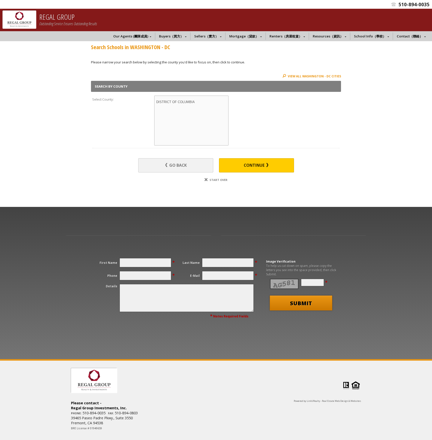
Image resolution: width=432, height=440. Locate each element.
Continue (255, 165)
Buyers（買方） (171, 36)
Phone (112, 276)
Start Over (218, 180)
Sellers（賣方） (206, 36)
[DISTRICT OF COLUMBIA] (191, 102)
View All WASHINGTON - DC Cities (314, 76)
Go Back (177, 165)
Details (111, 286)
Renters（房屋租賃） (286, 36)
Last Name (191, 263)
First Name (108, 263)
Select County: (103, 99)
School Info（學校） (370, 36)
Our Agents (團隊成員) (130, 36)
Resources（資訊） (328, 36)
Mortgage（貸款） (244, 36)
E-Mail (195, 276)
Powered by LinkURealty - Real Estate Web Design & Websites (327, 401)
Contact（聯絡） (410, 36)
